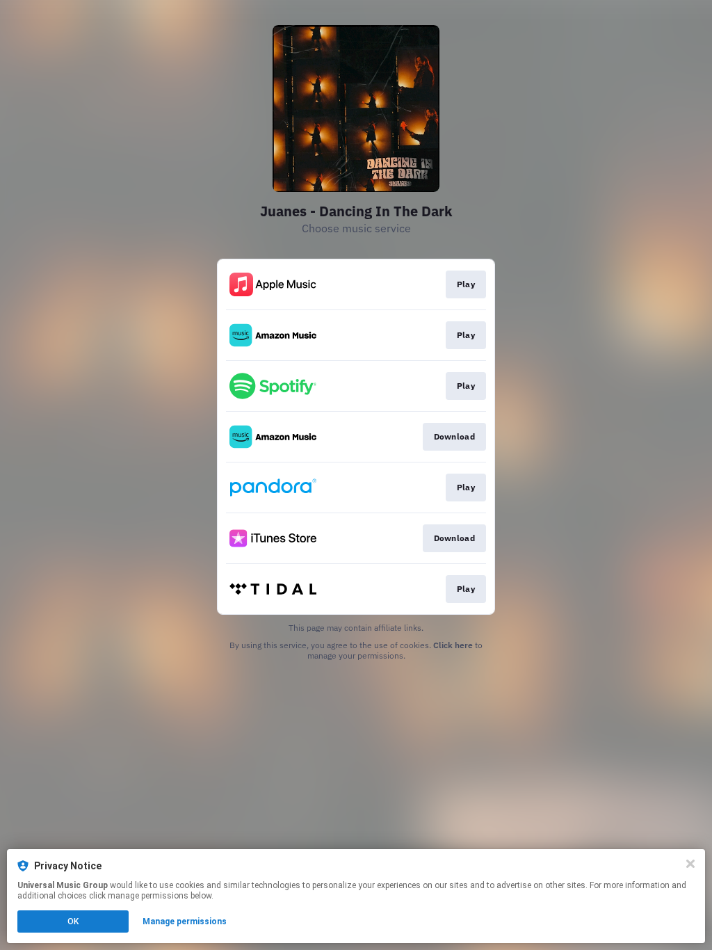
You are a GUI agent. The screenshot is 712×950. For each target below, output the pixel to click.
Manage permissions (185, 921)
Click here (453, 645)
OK (73, 921)
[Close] (690, 864)
